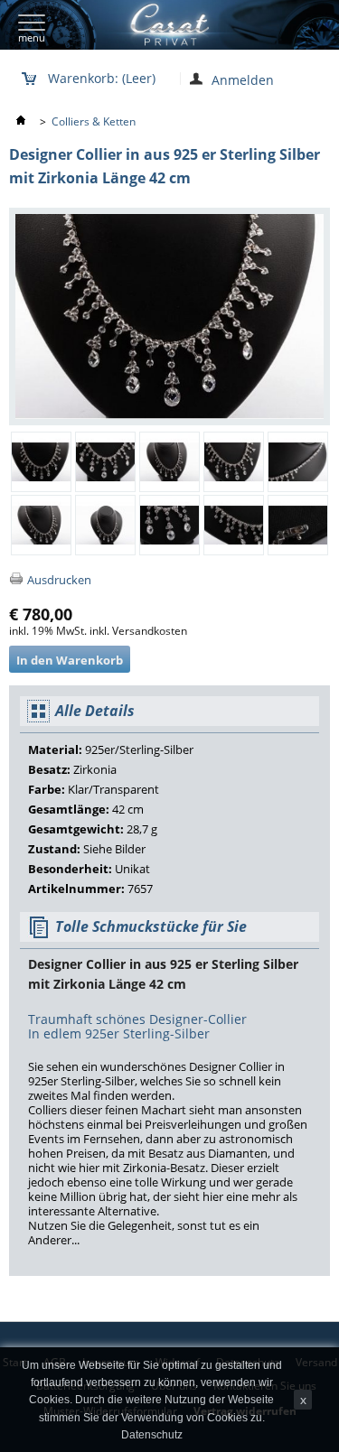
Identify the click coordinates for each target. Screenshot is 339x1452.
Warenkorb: (101, 77)
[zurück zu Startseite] (22, 121)
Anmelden (243, 78)
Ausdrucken (59, 580)
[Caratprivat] (157, 25)
